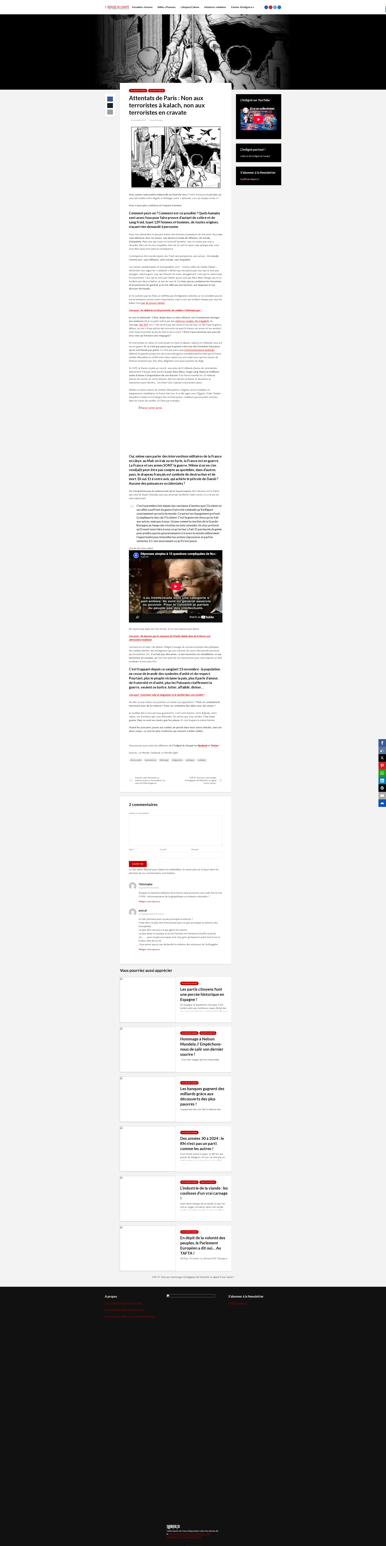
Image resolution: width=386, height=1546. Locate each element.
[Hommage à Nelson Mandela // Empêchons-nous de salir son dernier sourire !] (148, 1049)
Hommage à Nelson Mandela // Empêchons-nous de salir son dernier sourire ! (201, 1046)
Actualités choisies (142, 7)
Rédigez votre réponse (149, 901)
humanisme (150, 760)
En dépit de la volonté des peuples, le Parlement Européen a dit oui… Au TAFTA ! (202, 1245)
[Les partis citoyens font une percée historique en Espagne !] (148, 999)
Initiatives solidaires (215, 7)
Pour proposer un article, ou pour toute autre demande (130, 1316)
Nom (131, 849)
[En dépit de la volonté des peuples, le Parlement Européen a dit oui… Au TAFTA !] (148, 1248)
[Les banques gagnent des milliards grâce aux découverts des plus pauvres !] (148, 1099)
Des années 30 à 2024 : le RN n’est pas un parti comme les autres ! (202, 1143)
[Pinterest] (382, 765)
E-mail (163, 849)
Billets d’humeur (167, 7)
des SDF (143, 324)
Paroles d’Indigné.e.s (242, 7)
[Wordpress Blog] (382, 788)
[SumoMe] (382, 803)
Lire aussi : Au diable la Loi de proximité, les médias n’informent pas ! (165, 310)
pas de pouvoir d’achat (153, 303)
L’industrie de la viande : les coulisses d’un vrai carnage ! (204, 1193)
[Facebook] (382, 743)
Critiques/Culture (190, 7)
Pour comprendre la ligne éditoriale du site (124, 1309)
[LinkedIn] (382, 780)
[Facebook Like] (382, 750)
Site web (194, 849)
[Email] (382, 795)
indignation (177, 760)
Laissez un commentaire (139, 813)
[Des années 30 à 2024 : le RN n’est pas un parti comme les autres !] (148, 1148)
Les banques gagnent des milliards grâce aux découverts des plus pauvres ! (202, 1096)
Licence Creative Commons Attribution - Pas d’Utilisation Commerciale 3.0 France (188, 1535)
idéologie (164, 760)
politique (190, 760)
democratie (135, 760)
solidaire (202, 760)
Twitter (214, 745)
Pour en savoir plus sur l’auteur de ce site (123, 1303)
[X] (382, 758)
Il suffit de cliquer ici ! (249, 179)
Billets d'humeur (156, 91)
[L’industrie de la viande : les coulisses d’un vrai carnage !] (148, 1198)
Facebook (202, 745)
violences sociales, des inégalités (192, 321)
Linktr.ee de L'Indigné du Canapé (255, 156)
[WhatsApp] (382, 773)
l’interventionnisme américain (199, 350)
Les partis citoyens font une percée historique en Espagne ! (202, 994)
